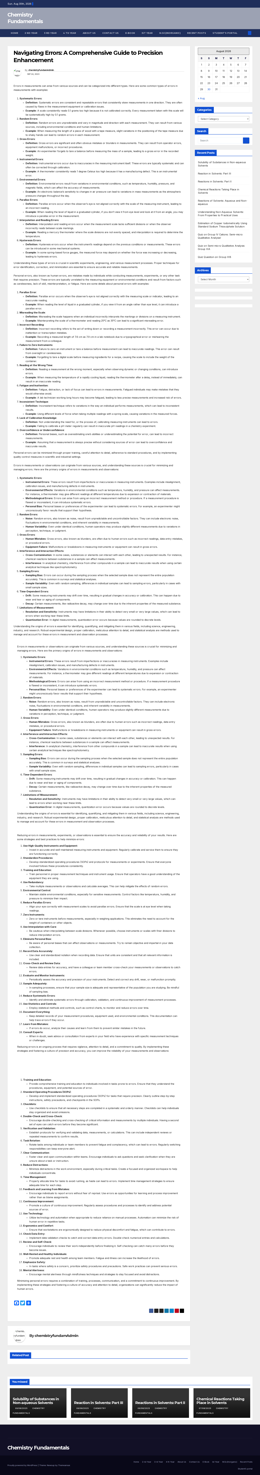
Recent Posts (196, 33)
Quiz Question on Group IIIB (214, 256)
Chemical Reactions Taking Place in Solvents (220, 1401)
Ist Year (147, 33)
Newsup (51, 1465)
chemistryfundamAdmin (41, 70)
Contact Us (110, 33)
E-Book (130, 33)
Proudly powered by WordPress (23, 1465)
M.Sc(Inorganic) (170, 33)
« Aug (201, 98)
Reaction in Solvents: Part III (214, 173)
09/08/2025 (21, 1408)
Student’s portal (225, 33)
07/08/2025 (205, 1408)
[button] (245, 33)
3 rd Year (50, 33)
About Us (89, 33)
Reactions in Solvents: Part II (215, 181)
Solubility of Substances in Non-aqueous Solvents (36, 1401)
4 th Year (69, 33)
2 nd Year (31, 33)
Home (14, 33)
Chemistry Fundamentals (38, 1448)
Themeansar (64, 1465)
